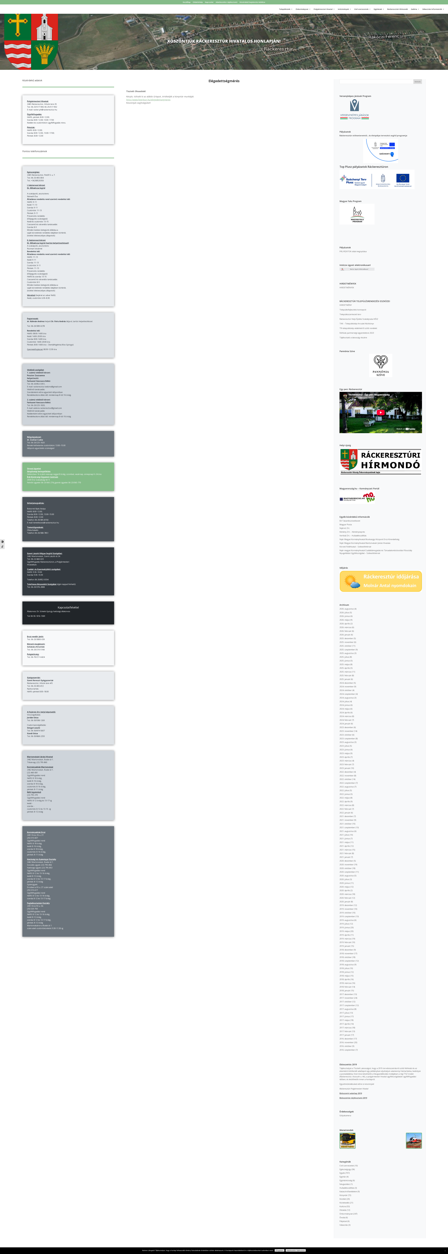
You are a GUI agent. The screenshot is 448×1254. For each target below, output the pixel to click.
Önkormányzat (346, 1214)
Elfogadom (280, 1250)
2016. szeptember (347, 1050)
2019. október (346, 912)
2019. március (345, 938)
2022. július (344, 790)
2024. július (344, 701)
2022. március (345, 805)
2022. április (345, 801)
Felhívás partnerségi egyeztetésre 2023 (357, 333)
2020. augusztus (347, 875)
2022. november (347, 775)
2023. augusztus (347, 742)
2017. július (344, 1013)
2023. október (346, 735)
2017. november (347, 998)
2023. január (345, 768)
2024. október (346, 690)
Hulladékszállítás (347, 1188)
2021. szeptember (347, 827)
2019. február (345, 942)
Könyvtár (343, 1195)
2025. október (346, 646)
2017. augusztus (347, 1009)
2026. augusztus (347, 609)
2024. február (345, 720)
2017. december (346, 994)
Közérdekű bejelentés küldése (252, 2)
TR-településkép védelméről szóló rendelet (358, 328)
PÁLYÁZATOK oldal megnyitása (353, 251)
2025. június (345, 660)
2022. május (345, 797)
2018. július (344, 968)
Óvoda (342, 1217)
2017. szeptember (347, 1005)
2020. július (344, 879)
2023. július (344, 746)
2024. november (347, 686)
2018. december (346, 949)
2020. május (345, 887)
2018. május (345, 975)
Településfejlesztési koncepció (353, 309)
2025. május (345, 664)
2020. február (345, 898)
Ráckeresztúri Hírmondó (397, 9)
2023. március (345, 760)
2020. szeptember (347, 872)
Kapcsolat (209, 2)
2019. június (345, 927)
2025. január (345, 679)
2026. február (345, 631)
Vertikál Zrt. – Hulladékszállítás (353, 535)
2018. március (345, 983)
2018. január (345, 990)
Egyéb (342, 1173)
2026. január (345, 634)
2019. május (345, 931)
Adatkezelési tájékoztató (226, 2)
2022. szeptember (347, 783)
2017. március (345, 1027)
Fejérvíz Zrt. (345, 528)
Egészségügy (345, 1169)
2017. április (345, 1024)
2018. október (346, 957)
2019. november (347, 909)
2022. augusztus (347, 786)
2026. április (345, 623)
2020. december (346, 861)
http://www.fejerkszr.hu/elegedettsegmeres (148, 99)
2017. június (345, 1016)
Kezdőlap (187, 2)
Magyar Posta (346, 524)
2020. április (345, 890)
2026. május (345, 620)
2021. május (345, 842)
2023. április (345, 757)
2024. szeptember (347, 694)
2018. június (345, 972)
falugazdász (345, 1184)
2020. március (345, 894)
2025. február (345, 675)
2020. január (345, 901)
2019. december (346, 905)
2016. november (347, 1042)
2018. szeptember (347, 961)
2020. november (347, 864)
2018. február (345, 987)
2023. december (346, 727)
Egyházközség (346, 1180)
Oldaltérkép (198, 2)
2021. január (345, 857)
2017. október (346, 1001)
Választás (344, 1225)
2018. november (347, 953)
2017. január (345, 1035)
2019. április (345, 935)
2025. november (347, 642)
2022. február (345, 809)
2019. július (344, 923)
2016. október (346, 1046)
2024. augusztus (347, 697)
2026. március (345, 627)
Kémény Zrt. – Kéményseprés (352, 532)
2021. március (345, 849)
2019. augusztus (347, 920)
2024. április (345, 712)
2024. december (346, 683)
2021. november (347, 820)
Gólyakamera (345, 1115)
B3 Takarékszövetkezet (350, 521)
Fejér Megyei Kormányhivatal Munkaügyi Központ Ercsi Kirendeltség (369, 539)
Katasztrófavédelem (348, 1191)
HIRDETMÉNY (346, 305)
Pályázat (343, 1221)
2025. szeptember (347, 649)
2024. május (345, 709)
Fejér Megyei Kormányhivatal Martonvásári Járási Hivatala (365, 543)
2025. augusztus (347, 653)
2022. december (346, 772)
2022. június (345, 794)
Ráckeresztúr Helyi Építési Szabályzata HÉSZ (359, 319)
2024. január (345, 723)
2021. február (345, 853)
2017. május (345, 1020)
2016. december (346, 1038)
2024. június (345, 705)
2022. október (346, 779)
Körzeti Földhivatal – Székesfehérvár (355, 546)
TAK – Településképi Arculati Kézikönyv (357, 323)
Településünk (284, 9)
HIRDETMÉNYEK (347, 287)
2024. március (345, 716)
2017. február (345, 1031)
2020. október (346, 868)
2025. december (346, 638)
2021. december (346, 816)
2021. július (344, 835)
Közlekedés (344, 1202)
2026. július (344, 612)
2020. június (345, 883)
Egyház (343, 1176)
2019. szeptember (347, 916)
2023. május (345, 753)
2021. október (346, 823)
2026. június (345, 616)
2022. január (345, 812)
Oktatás (343, 1210)
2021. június (345, 838)
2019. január (345, 946)
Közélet (343, 1199)
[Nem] (445, 1251)
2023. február (345, 764)
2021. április (345, 846)
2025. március (345, 671)
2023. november (347, 731)
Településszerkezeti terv (350, 314)
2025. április (345, 668)
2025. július (344, 657)
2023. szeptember (347, 738)
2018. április (345, 979)
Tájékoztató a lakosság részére (353, 337)
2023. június (345, 749)
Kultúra (343, 1206)
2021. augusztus (347, 831)
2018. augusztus (347, 964)
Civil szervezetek (347, 1165)
